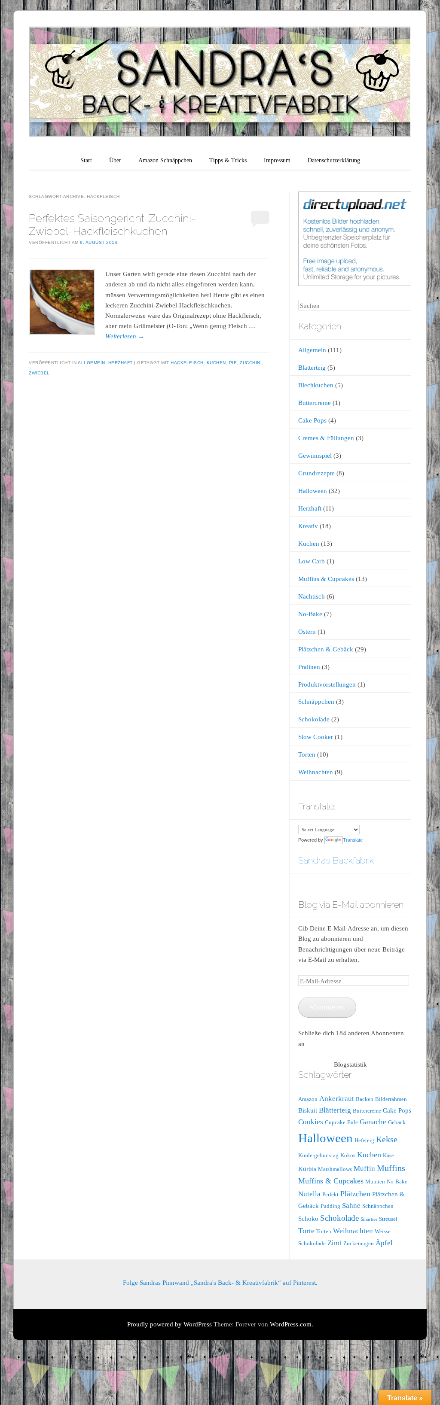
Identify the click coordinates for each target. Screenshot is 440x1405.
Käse (388, 1155)
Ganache (373, 1122)
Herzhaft (120, 362)
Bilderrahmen (391, 1099)
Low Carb (311, 561)
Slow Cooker (315, 736)
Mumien (375, 1181)
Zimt (334, 1243)
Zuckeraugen (358, 1243)
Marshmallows (335, 1169)
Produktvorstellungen (327, 684)
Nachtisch (311, 596)
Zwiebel (39, 373)
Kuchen (216, 362)
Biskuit (307, 1110)
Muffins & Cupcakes (326, 578)
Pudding (330, 1206)
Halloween (312, 490)
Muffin (364, 1169)
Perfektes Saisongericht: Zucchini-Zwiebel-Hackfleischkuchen (112, 224)
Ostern (307, 631)
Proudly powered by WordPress (169, 1324)
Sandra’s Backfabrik (336, 860)
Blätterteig (312, 367)
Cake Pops (312, 420)
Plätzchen (355, 1193)
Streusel (388, 1219)
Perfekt (330, 1194)
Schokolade (314, 719)
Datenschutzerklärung (334, 160)
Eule (352, 1122)
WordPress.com (291, 1324)
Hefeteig (364, 1140)
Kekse (386, 1139)
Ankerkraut (336, 1099)
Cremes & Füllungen (326, 438)
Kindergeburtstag (318, 1155)
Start (86, 160)
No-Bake (310, 614)
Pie (233, 362)
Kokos (347, 1155)
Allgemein (91, 362)
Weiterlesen (124, 336)
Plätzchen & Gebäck (325, 649)
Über (115, 160)
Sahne (351, 1205)
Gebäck (397, 1122)
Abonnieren (327, 1007)
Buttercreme (314, 402)
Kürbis (307, 1168)
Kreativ (308, 526)
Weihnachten (315, 772)
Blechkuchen (315, 385)
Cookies (310, 1122)
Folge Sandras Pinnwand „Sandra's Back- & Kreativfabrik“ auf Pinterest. (220, 1282)
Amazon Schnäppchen (165, 160)
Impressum (277, 160)
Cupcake (335, 1122)
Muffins (391, 1168)
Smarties (369, 1219)
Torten (306, 754)
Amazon (308, 1099)
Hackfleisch (187, 362)
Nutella (309, 1194)
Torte (306, 1230)
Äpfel (384, 1243)
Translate (353, 839)
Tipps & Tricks (228, 160)
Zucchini (251, 362)
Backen (364, 1099)
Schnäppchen (316, 701)
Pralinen (309, 666)
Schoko (308, 1218)
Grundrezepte (316, 473)
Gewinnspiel (315, 455)
